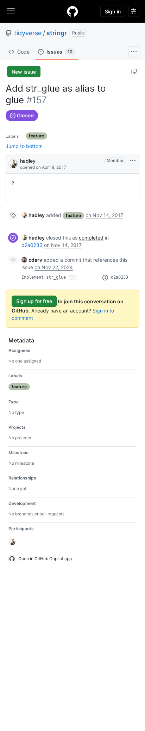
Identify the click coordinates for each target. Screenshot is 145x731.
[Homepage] (72, 11)
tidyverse (28, 33)
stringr (56, 33)
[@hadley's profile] (13, 163)
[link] (33, 215)
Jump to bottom (24, 146)
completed (91, 238)
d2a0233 (32, 245)
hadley (28, 161)
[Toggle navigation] (11, 11)
